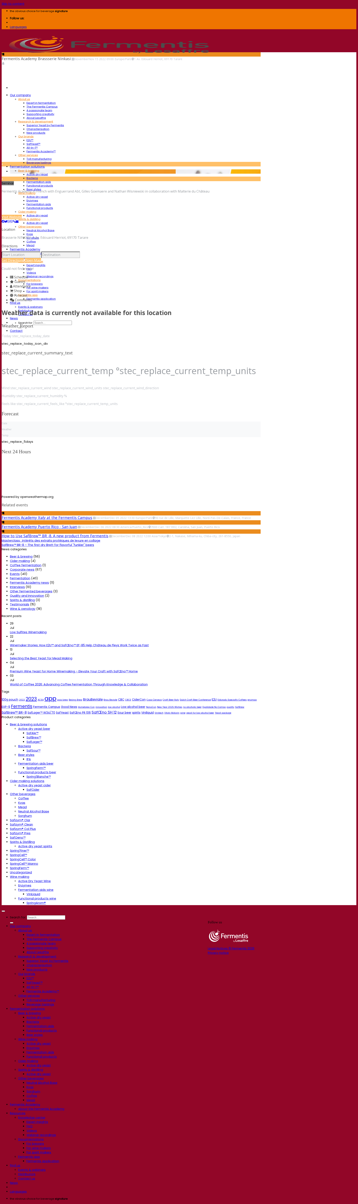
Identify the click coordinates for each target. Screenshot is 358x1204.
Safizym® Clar (20, 820)
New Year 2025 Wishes (169, 707)
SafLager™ (34, 742)
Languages (18, 27)
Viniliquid (147, 713)
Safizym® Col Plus (23, 829)
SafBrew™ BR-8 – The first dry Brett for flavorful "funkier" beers (48, 545)
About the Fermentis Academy (41, 1109)
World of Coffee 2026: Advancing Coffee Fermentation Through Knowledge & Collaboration (79, 684)
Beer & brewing (28, 170)
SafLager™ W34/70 (41, 713)
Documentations (29, 280)
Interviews (17, 587)
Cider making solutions (27, 781)
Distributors (26, 1174)
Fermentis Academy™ (41, 151)
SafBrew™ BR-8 (14, 712)
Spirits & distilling (29, 219)
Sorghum (25, 816)
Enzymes (32, 200)
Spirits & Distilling (22, 842)
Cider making (27, 211)
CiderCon (139, 699)
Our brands (26, 136)
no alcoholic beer (192, 707)
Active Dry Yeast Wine (34, 881)
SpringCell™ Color (23, 859)
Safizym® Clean (21, 824)
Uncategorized (21, 872)
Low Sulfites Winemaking (28, 632)
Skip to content (13, 4)
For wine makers (37, 287)
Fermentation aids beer (35, 763)
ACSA (41, 699)
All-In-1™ (32, 147)
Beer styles (26, 755)
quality (230, 707)
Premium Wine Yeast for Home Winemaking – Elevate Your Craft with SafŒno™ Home (74, 671)
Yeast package (223, 712)
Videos (31, 272)
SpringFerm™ (36, 768)
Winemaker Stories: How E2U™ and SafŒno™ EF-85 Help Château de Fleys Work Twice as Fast (79, 645)
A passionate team (39, 110)
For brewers (35, 284)
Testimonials (19, 604)
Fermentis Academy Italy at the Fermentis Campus (47, 517)
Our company (20, 95)
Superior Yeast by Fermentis (45, 125)
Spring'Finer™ (19, 851)
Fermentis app (28, 295)
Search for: (25, 323)
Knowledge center (31, 1117)
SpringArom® (36, 903)
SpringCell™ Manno (24, 864)
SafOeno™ (17, 837)
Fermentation (20, 578)
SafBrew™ (34, 737)
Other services (28, 155)
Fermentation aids (39, 182)
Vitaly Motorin (171, 712)
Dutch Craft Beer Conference (195, 699)
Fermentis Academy (25, 249)
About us (24, 99)
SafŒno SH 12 (104, 712)
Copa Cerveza (154, 699)
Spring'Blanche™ (39, 777)
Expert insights (36, 265)
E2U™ (30, 140)
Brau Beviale (110, 699)
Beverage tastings (39, 162)
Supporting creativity (40, 114)
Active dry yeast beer (34, 729)
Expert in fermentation (41, 103)
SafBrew (239, 707)
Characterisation (38, 129)
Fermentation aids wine (35, 890)
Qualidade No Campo (214, 707)
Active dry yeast (37, 174)
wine (182, 712)
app (50, 698)
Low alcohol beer (133, 707)
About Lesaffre (36, 118)
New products (36, 133)
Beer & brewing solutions (28, 724)
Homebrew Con (86, 707)
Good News (69, 707)
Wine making (19, 877)
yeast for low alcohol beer (200, 712)
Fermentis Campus (46, 707)
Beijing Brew (75, 699)
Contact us (26, 1178)
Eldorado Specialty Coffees (232, 699)
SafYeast (62, 713)
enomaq (252, 699)
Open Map (33, 260)
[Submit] (11, 922)
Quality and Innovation (27, 596)
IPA (29, 759)
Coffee (31, 241)
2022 (22, 699)
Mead (30, 245)
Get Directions (13, 260)
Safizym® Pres (20, 833)
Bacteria (32, 178)
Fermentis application (41, 299)
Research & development (35, 121)
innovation (101, 707)
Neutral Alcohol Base (40, 230)
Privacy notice (218, 953)
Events (15, 574)
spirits (136, 713)
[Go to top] (3, 911)
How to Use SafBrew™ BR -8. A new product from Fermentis (55, 535)
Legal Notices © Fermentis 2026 (231, 948)
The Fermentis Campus (42, 106)
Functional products (40, 185)
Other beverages (30, 226)
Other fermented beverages (31, 591)
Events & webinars (30, 307)
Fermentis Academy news (29, 583)
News (14, 318)
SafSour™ (33, 750)
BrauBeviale (93, 699)
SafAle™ (32, 733)
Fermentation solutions (27, 167)
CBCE (128, 699)
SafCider (33, 790)
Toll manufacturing (39, 159)
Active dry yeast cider (34, 785)
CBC (121, 699)
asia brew (62, 699)
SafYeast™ (33, 144)
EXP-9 (6, 707)
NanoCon (151, 707)
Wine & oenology (22, 609)
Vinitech (159, 712)
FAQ (30, 1126)
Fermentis (21, 706)
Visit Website (12, 217)
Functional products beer (37, 772)
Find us (15, 303)
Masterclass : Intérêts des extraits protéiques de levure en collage (51, 540)
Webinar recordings (40, 276)
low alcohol (114, 707)
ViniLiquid (33, 894)
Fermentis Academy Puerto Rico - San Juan (39, 526)
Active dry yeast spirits (35, 846)
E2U (214, 699)
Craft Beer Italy (171, 699)
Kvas (30, 234)
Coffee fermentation (25, 565)
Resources (17, 1113)
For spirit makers (37, 291)
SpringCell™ (18, 855)
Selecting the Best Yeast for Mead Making (41, 658)
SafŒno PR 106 (80, 713)
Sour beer (124, 713)
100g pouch (10, 699)
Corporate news (22, 569)
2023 (31, 699)
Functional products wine (37, 898)
